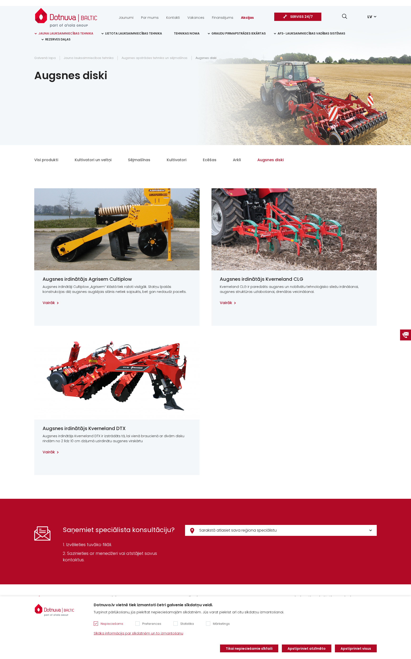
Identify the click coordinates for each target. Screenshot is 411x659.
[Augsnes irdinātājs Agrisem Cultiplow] (117, 229)
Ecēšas (209, 160)
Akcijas (247, 17)
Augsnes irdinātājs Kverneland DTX (84, 428)
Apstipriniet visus (356, 648)
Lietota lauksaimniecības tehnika (133, 33)
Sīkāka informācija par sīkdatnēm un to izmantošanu (138, 633)
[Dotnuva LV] (66, 15)
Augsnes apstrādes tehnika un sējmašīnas (154, 58)
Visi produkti (46, 160)
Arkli (237, 160)
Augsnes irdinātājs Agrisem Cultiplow (87, 279)
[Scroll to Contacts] (405, 335)
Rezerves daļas (57, 39)
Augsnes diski (206, 58)
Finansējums (222, 17)
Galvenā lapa (45, 58)
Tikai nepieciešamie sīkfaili (249, 648)
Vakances (195, 17)
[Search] (344, 16)
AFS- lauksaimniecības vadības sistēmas (311, 33)
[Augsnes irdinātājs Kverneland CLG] (294, 229)
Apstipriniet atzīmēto (307, 648)
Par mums (150, 17)
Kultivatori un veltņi (93, 160)
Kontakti (173, 17)
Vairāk (49, 302)
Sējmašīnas (139, 160)
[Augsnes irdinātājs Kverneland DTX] (117, 379)
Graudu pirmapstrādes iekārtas (238, 33)
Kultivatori (176, 160)
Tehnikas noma (187, 33)
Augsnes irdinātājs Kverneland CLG (261, 279)
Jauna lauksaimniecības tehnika (65, 33)
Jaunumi (126, 17)
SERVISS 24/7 (301, 16)
